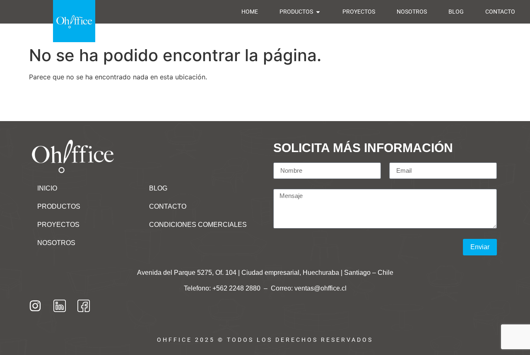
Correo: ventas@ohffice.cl (309, 288)
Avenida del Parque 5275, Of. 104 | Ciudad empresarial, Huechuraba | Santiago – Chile (265, 272)
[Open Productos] (318, 11)
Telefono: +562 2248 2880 (223, 288)
